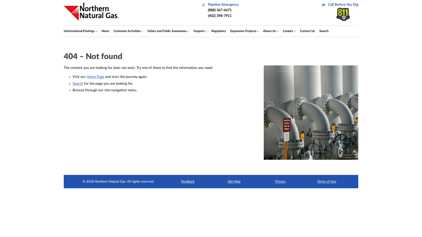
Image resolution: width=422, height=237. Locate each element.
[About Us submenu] (277, 31)
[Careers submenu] (295, 31)
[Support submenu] (206, 31)
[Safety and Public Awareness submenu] (188, 31)
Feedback (188, 181)
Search (78, 83)
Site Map (234, 181)
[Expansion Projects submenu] (258, 31)
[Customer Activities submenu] (142, 31)
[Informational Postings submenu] (96, 31)
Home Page (95, 77)
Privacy (280, 181)
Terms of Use (326, 181)
